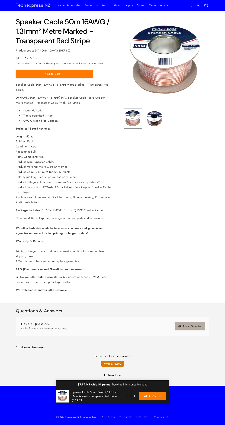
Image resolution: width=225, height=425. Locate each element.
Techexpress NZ (72, 417)
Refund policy (108, 416)
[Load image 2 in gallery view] (155, 118)
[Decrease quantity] (127, 396)
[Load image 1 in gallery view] (133, 118)
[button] (90, 5)
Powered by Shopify (89, 417)
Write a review (112, 364)
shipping (50, 63)
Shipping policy (161, 416)
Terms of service (143, 416)
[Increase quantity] (134, 396)
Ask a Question (192, 326)
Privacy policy (125, 416)
